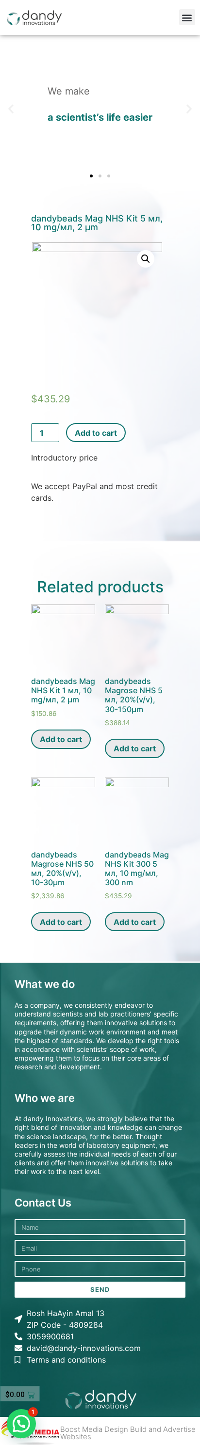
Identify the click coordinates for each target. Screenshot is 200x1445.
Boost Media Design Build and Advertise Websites (128, 1433)
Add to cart (96, 433)
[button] (187, 17)
